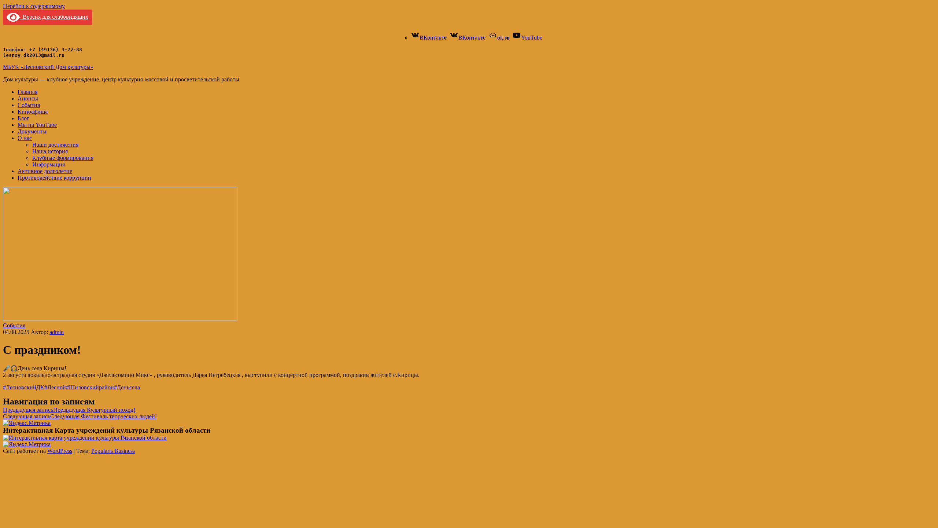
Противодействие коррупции (54, 178)
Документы (32, 131)
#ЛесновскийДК (23, 387)
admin (56, 332)
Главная (27, 92)
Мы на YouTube (37, 125)
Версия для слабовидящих (54, 17)
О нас (25, 138)
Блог (23, 118)
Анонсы (28, 98)
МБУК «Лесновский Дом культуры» (48, 67)
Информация (48, 164)
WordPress (59, 451)
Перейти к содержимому (34, 6)
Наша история (50, 151)
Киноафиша (33, 112)
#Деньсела (127, 387)
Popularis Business (113, 451)
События (29, 105)
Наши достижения (55, 145)
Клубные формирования (62, 158)
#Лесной (55, 387)
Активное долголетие (45, 171)
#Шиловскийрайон (90, 387)
